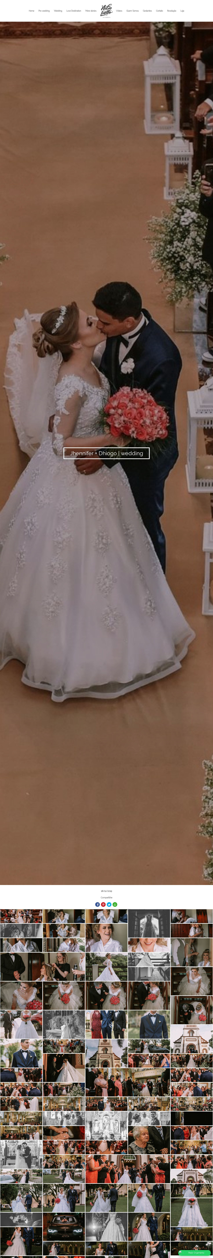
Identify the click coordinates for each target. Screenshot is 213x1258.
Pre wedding (44, 11)
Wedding (58, 11)
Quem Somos (132, 11)
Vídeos (119, 11)
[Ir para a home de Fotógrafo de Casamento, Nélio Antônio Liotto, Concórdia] (106, 11)
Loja (182, 11)
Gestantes (147, 11)
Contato (159, 11)
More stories (90, 11)
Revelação (171, 11)
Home (31, 11)
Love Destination (74, 11)
